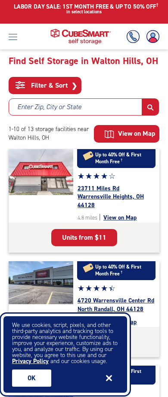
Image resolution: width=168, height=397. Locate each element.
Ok (32, 378)
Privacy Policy (30, 361)
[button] (150, 107)
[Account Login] (151, 37)
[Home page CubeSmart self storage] (81, 31)
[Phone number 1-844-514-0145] (135, 37)
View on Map (120, 218)
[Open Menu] (13, 36)
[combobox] (75, 107)
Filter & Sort (53, 85)
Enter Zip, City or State (49, 106)
